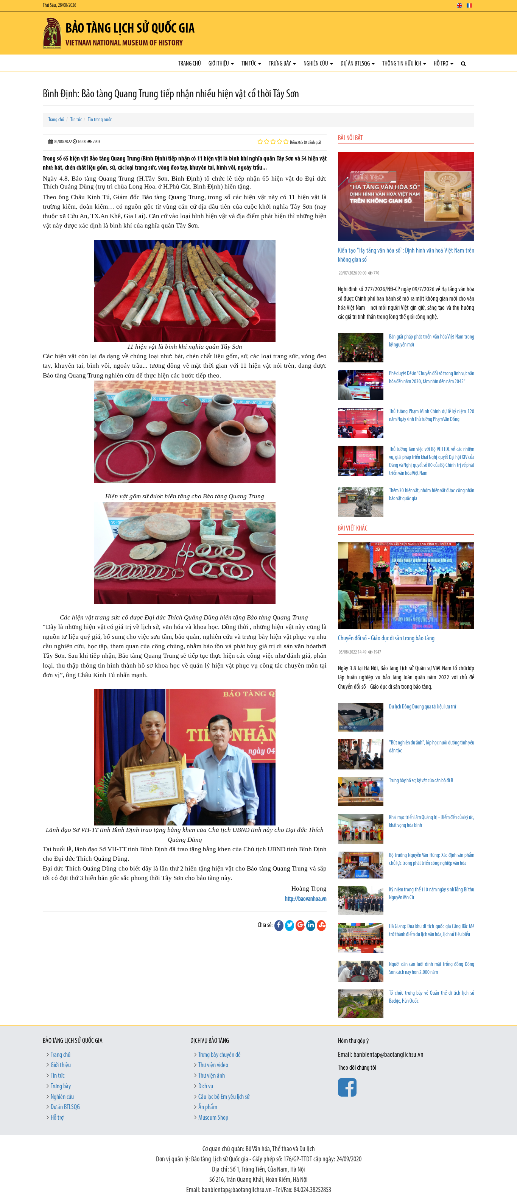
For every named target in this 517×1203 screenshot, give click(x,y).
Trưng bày (280, 64)
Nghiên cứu (316, 64)
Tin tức (249, 64)
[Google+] (300, 925)
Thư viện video (213, 1065)
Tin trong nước (100, 120)
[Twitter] (289, 925)
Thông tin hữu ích (402, 64)
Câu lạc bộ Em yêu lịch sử (223, 1097)
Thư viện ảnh (211, 1076)
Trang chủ (189, 64)
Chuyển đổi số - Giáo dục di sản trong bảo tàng (386, 638)
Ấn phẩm (207, 1107)
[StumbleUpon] (321, 925)
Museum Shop (213, 1118)
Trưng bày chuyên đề (219, 1055)
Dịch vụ (205, 1086)
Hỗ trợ (442, 64)
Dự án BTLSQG (356, 64)
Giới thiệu (219, 64)
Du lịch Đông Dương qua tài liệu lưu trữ (422, 707)
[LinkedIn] (310, 925)
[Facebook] (278, 925)
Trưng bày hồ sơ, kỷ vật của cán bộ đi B (421, 781)
